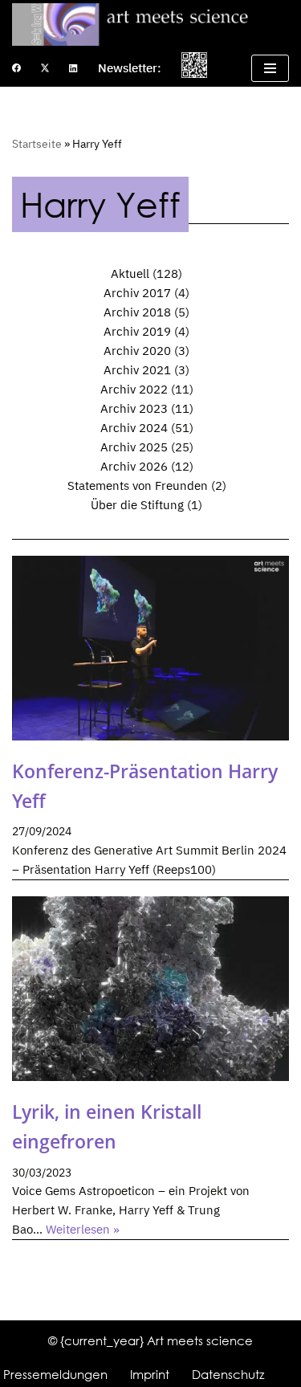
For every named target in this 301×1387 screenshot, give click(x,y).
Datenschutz (228, 1374)
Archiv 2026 (134, 466)
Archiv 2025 (134, 447)
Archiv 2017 (137, 292)
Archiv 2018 (137, 312)
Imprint (149, 1374)
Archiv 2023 (134, 408)
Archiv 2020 (137, 350)
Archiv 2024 (134, 427)
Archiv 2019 (137, 331)
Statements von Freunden (137, 485)
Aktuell (130, 273)
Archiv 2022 (134, 389)
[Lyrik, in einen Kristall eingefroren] (150, 988)
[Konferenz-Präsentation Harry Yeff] (150, 648)
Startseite (37, 144)
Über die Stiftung (137, 504)
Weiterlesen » (83, 1229)
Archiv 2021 (137, 369)
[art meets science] (150, 24)
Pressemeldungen (55, 1374)
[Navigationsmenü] (270, 68)
